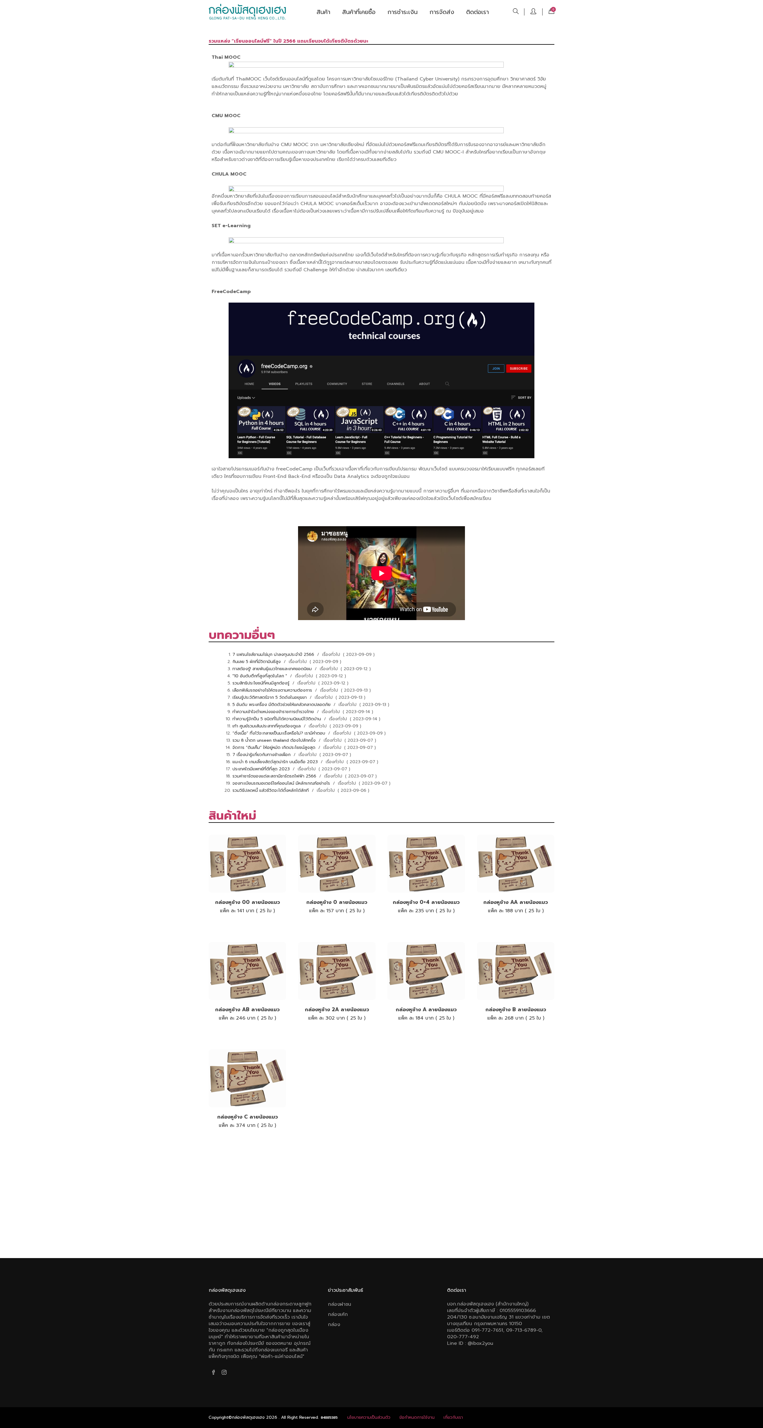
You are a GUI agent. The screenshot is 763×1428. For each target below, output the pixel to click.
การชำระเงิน (402, 11)
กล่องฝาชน (339, 1304)
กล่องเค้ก (338, 1314)
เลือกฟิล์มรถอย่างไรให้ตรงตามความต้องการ (273, 690)
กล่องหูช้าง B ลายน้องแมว (516, 1009)
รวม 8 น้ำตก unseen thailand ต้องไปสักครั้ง (274, 740)
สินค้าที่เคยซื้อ (359, 11)
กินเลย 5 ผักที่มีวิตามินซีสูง (257, 662)
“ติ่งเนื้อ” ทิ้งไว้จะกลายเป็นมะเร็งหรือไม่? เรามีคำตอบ (279, 733)
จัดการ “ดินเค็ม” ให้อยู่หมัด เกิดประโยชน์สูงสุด (274, 747)
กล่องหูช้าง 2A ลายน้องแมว (337, 1009)
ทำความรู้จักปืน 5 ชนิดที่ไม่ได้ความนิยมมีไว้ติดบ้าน (277, 719)
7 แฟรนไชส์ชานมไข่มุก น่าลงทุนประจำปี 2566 (274, 654)
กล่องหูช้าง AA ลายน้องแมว (515, 902)
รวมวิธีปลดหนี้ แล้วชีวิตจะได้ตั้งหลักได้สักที (271, 790)
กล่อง (334, 1324)
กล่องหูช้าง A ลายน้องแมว (426, 1009)
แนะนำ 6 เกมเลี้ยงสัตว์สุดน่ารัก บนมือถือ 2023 (275, 762)
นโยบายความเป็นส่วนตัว (368, 1417)
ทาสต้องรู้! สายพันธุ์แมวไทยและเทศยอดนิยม (272, 669)
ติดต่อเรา (477, 11)
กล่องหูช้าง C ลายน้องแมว (247, 1117)
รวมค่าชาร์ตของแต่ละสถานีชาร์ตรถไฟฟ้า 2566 (275, 776)
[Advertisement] (381, 1201)
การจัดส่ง (441, 11)
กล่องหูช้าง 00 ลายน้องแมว (247, 902)
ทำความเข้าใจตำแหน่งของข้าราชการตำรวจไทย (273, 712)
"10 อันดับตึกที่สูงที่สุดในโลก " (260, 676)
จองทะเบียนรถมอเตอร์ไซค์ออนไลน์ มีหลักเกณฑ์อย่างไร (281, 783)
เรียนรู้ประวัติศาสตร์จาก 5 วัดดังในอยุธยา (270, 697)
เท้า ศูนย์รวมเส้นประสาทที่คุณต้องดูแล (267, 726)
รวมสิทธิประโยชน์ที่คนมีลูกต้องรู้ (261, 683)
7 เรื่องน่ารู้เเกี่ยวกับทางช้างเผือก (262, 755)
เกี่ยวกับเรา (453, 1417)
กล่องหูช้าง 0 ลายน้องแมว (336, 902)
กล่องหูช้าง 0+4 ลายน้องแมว (426, 902)
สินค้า (323, 11)
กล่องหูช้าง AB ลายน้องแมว (247, 1009)
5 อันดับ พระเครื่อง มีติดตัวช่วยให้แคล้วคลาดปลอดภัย (282, 704)
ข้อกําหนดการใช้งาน (417, 1417)
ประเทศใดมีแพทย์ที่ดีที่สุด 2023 (261, 769)
